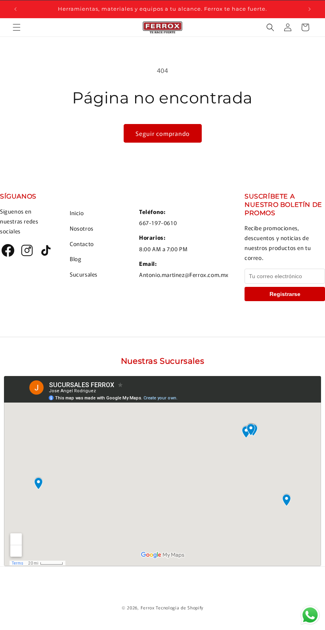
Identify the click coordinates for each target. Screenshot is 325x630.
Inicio (77, 213)
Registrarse (285, 294)
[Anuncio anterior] (15, 9)
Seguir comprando (163, 133)
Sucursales (84, 274)
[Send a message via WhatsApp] (310, 615)
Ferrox (148, 607)
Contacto (82, 244)
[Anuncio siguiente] (309, 9)
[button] (16, 27)
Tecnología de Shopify (179, 607)
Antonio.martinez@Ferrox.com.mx (184, 275)
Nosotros (82, 228)
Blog (75, 259)
